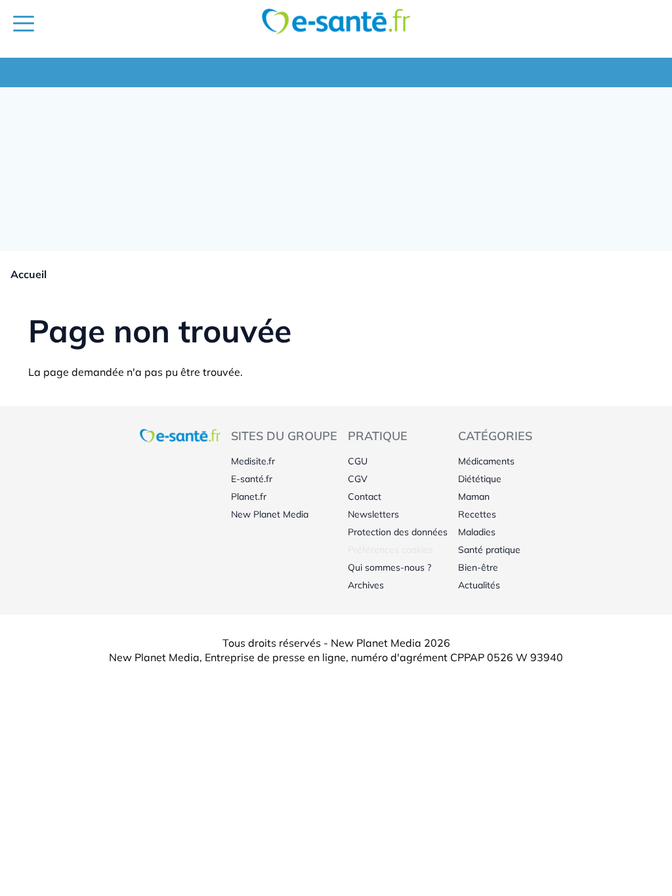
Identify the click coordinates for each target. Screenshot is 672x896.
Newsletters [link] (373, 514)
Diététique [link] (479, 479)
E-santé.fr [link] (251, 479)
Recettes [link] (477, 514)
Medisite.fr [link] (253, 461)
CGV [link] (358, 479)
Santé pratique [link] (489, 550)
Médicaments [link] (486, 461)
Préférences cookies (390, 550)
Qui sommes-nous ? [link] (389, 567)
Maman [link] (474, 496)
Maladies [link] (476, 532)
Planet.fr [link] (248, 496)
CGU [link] (358, 461)
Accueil (28, 274)
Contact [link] (364, 496)
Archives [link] (366, 585)
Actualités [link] (479, 585)
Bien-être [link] (478, 567)
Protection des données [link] (398, 532)
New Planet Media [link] (269, 514)
